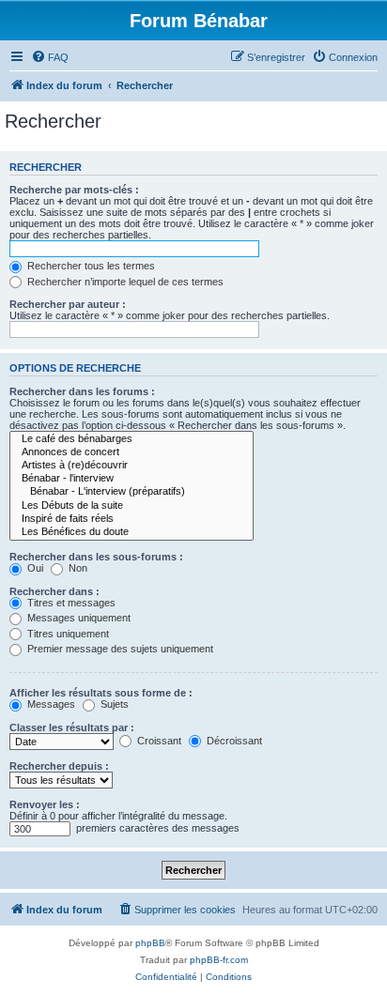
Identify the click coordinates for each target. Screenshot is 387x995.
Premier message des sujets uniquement (118, 648)
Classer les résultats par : (71, 727)
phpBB (150, 943)
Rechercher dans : (54, 591)
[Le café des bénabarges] (131, 439)
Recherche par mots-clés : (74, 189)
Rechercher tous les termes (89, 265)
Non (76, 568)
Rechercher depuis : (59, 766)
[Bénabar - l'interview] (131, 478)
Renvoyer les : (44, 804)
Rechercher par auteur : (67, 304)
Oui (33, 568)
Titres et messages (70, 602)
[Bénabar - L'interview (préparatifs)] (131, 491)
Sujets (113, 704)
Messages (49, 704)
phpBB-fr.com (219, 960)
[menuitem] (50, 57)
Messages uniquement (77, 617)
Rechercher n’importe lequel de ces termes (124, 281)
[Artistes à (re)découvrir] (131, 465)
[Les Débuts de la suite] (131, 506)
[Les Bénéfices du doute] (131, 532)
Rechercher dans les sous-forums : (96, 556)
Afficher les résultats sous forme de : (101, 692)
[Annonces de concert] (131, 452)
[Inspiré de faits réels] (131, 519)
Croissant (157, 740)
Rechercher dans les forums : (82, 391)
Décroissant (233, 740)
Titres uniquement (66, 633)
